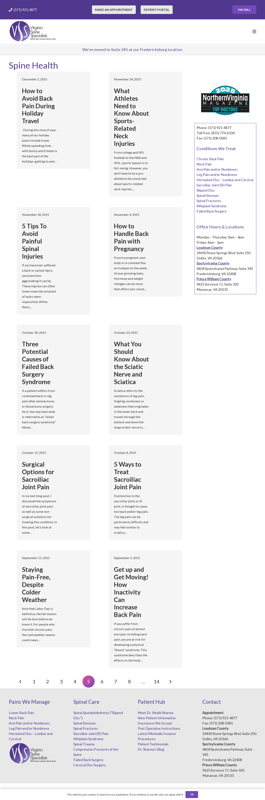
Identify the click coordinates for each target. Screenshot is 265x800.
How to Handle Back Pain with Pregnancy (131, 237)
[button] (254, 32)
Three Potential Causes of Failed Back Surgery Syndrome (38, 362)
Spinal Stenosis (208, 195)
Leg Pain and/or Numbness (217, 174)
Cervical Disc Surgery (89, 765)
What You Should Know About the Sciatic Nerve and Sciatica (131, 362)
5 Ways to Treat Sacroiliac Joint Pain (127, 475)
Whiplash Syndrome (212, 206)
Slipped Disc (206, 190)
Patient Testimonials (153, 744)
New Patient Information (157, 718)
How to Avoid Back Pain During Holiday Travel (38, 106)
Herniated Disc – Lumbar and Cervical (225, 180)
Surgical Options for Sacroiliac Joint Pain (38, 475)
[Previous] (20, 681)
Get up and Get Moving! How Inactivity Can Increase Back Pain (131, 592)
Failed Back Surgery (212, 211)
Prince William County (214, 279)
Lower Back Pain (21, 713)
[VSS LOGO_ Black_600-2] (33, 31)
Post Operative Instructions (159, 728)
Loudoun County (210, 247)
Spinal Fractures (209, 201)
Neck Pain (204, 164)
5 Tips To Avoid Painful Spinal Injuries (34, 241)
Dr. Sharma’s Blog (151, 749)
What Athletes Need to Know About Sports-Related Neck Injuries (131, 117)
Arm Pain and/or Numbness (217, 169)
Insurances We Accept (155, 723)
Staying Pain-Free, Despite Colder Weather (36, 584)
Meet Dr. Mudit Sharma (155, 713)
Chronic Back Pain (210, 159)
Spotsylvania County (213, 263)
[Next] (170, 681)
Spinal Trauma (83, 744)
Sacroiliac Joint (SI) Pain (214, 185)
